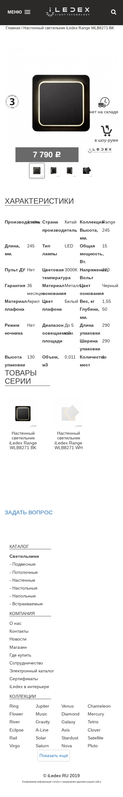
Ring (14, 706)
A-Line (42, 729)
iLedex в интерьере (29, 686)
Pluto (93, 745)
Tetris (93, 721)
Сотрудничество (26, 662)
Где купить (20, 655)
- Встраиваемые (26, 603)
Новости (17, 639)
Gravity (43, 721)
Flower (16, 713)
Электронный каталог (31, 670)
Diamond (70, 713)
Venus (68, 706)
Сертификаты (23, 678)
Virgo (14, 745)
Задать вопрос (29, 512)
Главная (13, 28)
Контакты (18, 631)
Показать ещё (53, 755)
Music (41, 713)
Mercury (96, 713)
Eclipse (16, 729)
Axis (66, 729)
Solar (41, 737)
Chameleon (99, 706)
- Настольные (23, 588)
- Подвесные (22, 564)
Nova (67, 745)
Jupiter (42, 706)
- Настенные (22, 580)
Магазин (18, 647)
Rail (13, 737)
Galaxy (68, 721)
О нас (15, 623)
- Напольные (22, 595)
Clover (94, 729)
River (14, 721)
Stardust (70, 737)
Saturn (42, 745)
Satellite (95, 737)
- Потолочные (23, 572)
